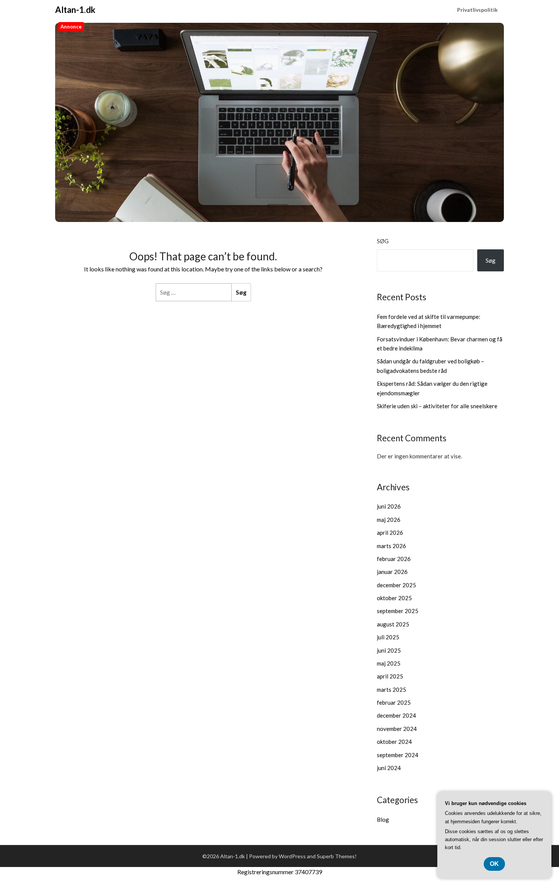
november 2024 (397, 728)
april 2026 (390, 532)
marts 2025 (391, 689)
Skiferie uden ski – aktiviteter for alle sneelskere (437, 406)
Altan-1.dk (75, 10)
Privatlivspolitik (477, 9)
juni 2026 (389, 506)
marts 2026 (391, 545)
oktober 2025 (394, 597)
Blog (383, 819)
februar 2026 (394, 558)
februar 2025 (394, 702)
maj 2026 (388, 519)
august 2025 (393, 624)
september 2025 (397, 610)
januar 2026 (392, 571)
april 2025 (390, 676)
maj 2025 (388, 663)
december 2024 (396, 715)
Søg (383, 241)
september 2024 (397, 754)
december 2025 (396, 585)
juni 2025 (389, 650)
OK (494, 864)
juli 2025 (388, 637)
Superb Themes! (337, 856)
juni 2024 (389, 767)
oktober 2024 (394, 741)
